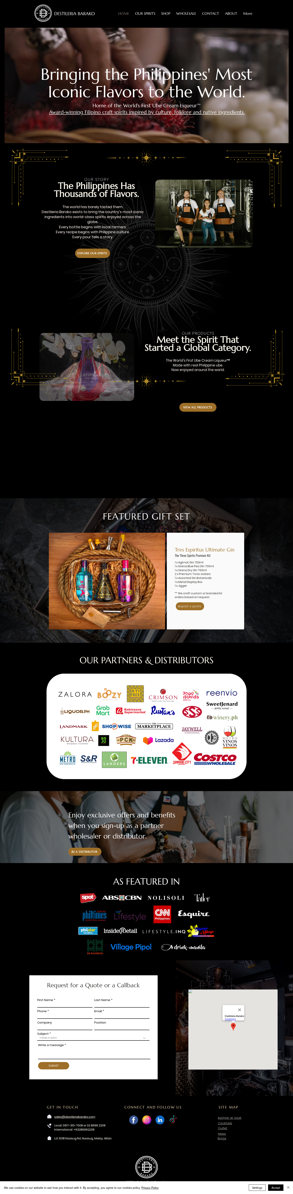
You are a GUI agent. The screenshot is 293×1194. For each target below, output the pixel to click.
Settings (257, 1188)
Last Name (102, 999)
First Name (45, 999)
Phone (42, 1011)
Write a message (51, 1044)
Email (98, 1011)
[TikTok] (173, 1119)
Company (44, 1022)
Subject (43, 1033)
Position (100, 1022)
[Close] (288, 1187)
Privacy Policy (150, 1188)
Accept (275, 1188)
